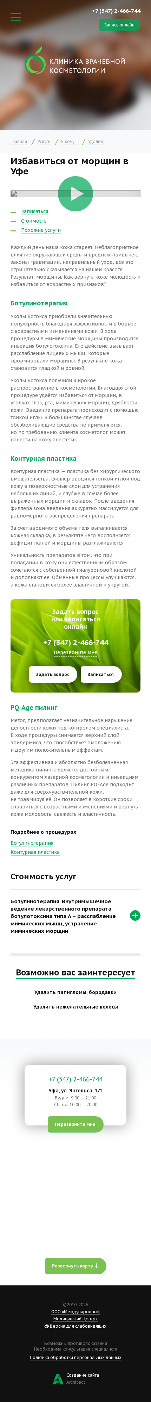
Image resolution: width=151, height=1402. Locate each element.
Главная (19, 141)
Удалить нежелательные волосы (75, 1007)
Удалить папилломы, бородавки (75, 992)
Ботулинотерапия (32, 843)
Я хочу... (69, 141)
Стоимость (34, 221)
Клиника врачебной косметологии (87, 66)
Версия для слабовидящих (77, 1326)
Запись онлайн (119, 24)
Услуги (44, 141)
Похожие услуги (41, 230)
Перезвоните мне (75, 652)
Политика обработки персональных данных (76, 1357)
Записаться (34, 211)
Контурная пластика (35, 852)
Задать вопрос (52, 674)
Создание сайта (82, 1375)
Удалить (96, 141)
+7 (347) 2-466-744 (116, 10)
